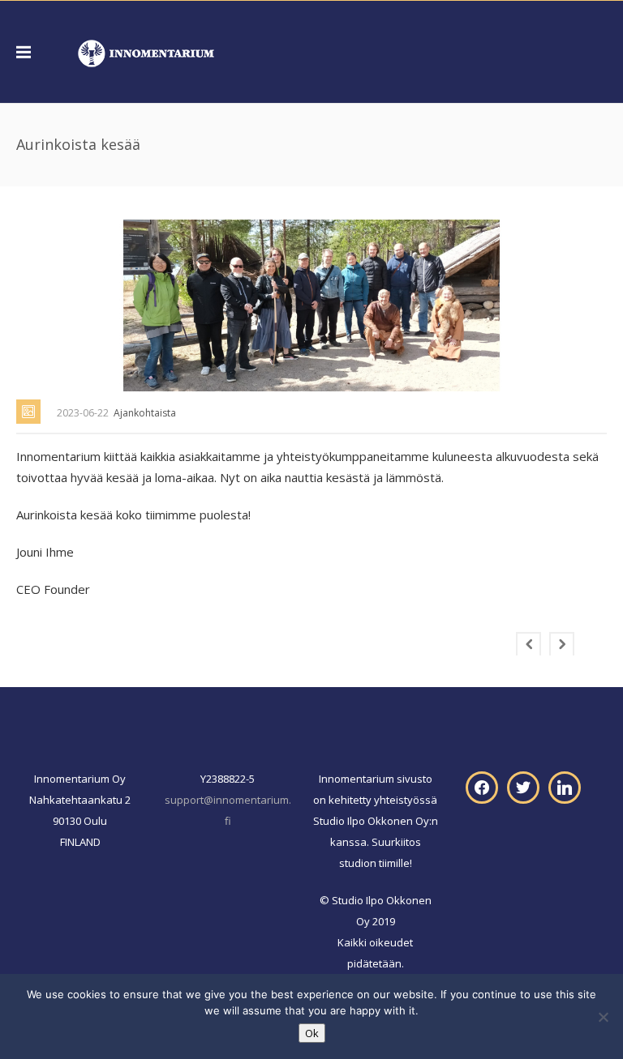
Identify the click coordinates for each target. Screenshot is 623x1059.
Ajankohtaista (145, 413)
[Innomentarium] (146, 52)
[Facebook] (482, 786)
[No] (603, 1017)
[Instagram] (564, 786)
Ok (312, 1033)
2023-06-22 (83, 413)
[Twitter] (523, 786)
